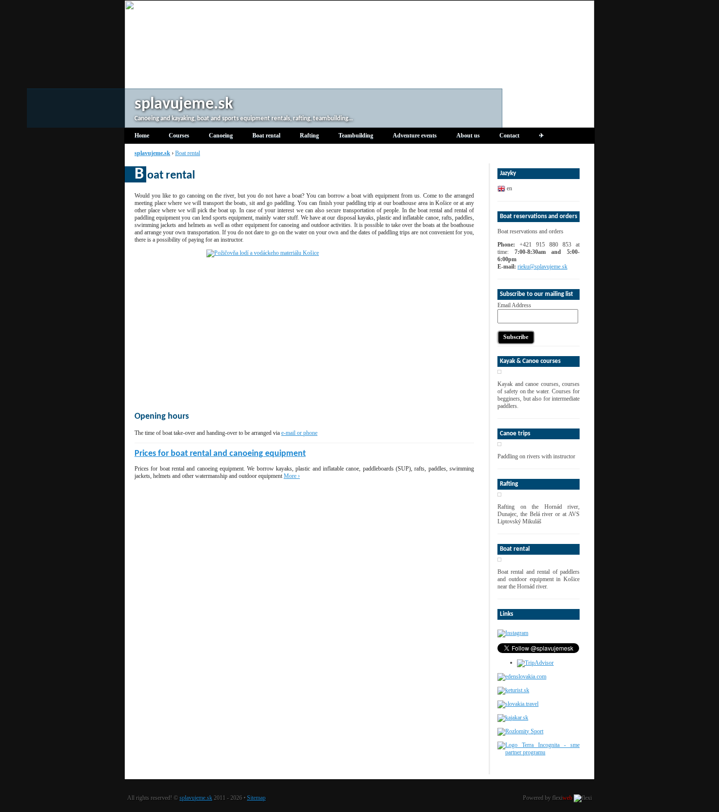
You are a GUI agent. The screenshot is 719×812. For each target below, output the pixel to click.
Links (506, 614)
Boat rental (266, 135)
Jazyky (508, 173)
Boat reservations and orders (538, 216)
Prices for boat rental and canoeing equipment (220, 453)
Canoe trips (515, 433)
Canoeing (221, 135)
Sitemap (256, 797)
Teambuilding (355, 135)
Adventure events (415, 135)
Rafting (309, 135)
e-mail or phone (299, 432)
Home (142, 135)
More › (292, 476)
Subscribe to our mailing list (536, 294)
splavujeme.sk (196, 797)
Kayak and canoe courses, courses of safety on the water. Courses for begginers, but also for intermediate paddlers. (538, 395)
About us (468, 135)
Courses (179, 135)
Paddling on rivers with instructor (536, 456)
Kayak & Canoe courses (530, 361)
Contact (509, 135)
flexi (562, 797)
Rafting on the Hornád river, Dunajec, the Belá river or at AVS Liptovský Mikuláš (538, 514)
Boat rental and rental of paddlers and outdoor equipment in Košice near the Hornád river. (538, 579)
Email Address (514, 305)
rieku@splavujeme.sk (542, 266)
